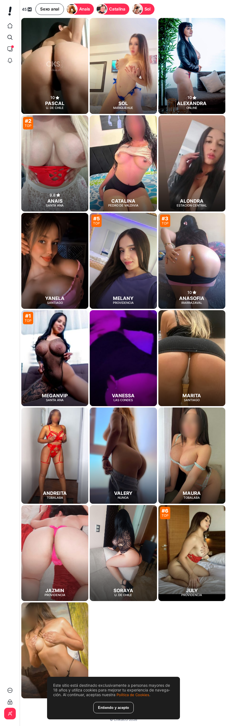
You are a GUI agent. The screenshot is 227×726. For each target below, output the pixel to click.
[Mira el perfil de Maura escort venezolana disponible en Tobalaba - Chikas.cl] (191, 455)
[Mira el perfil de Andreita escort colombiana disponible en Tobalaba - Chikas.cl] (54, 455)
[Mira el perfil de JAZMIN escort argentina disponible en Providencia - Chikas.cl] (54, 553)
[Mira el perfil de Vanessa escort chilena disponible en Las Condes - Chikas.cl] (123, 358)
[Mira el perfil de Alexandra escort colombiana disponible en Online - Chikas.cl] (191, 66)
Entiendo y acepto (113, 708)
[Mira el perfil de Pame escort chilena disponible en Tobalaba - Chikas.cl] (54, 650)
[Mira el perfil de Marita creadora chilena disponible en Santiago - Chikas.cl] (191, 358)
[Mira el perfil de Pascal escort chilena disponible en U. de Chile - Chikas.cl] (54, 66)
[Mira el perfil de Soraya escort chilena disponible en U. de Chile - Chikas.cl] (123, 553)
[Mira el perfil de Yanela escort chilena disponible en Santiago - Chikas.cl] (54, 261)
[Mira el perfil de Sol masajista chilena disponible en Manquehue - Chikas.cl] (123, 66)
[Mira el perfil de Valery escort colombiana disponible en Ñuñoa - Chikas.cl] (123, 455)
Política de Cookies (133, 695)
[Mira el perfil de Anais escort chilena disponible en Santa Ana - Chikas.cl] (54, 163)
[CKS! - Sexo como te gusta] (9, 13)
